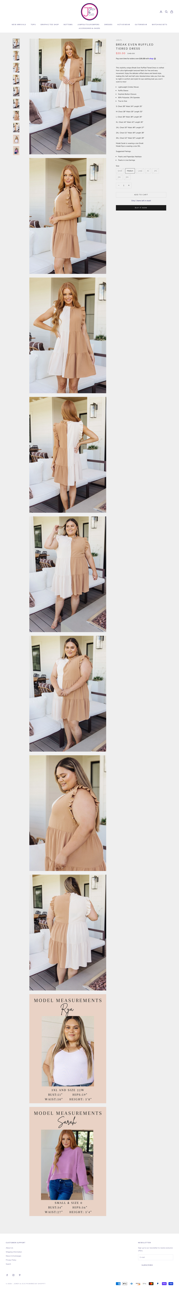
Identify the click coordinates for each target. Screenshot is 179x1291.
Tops (33, 24)
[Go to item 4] (16, 80)
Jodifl (119, 40)
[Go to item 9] (16, 139)
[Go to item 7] (16, 116)
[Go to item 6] (16, 104)
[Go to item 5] (16, 92)
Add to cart (141, 194)
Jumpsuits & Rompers (88, 24)
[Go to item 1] (16, 44)
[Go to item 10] (16, 150)
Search (8, 1264)
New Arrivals (19, 24)
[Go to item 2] (16, 56)
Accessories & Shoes (89, 28)
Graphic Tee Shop (50, 24)
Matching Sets (159, 24)
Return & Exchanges (13, 1256)
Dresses (108, 24)
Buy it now (141, 208)
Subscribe (147, 1265)
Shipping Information (14, 1252)
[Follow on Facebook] (7, 1275)
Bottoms (68, 24)
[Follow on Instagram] (13, 1275)
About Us (9, 1248)
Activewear (123, 24)
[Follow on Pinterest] (20, 1275)
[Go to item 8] (16, 128)
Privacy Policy (11, 1260)
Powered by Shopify (36, 1284)
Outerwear (141, 24)
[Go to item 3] (16, 68)
